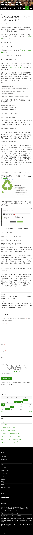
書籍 (2, 484)
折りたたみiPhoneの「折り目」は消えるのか (12, 516)
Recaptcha (4, 364)
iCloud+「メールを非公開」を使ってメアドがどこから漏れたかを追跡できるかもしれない (16, 296)
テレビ (2, 467)
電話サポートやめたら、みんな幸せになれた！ (12, 439)
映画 (2, 482)
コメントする (22, 23)
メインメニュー (31, 8)
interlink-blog (13, 23)
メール (3, 351)
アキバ (2, 456)
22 (12, 407)
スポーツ (3, 464)
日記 (2, 14)
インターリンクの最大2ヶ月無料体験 (10, 433)
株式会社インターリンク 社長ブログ (13, 8)
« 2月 (2, 411)
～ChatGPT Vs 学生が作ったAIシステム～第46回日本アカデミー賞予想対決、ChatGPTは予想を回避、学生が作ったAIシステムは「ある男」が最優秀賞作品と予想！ (16, 304)
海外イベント (4, 487)
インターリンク (5, 422)
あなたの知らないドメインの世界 (9, 430)
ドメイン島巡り (5, 425)
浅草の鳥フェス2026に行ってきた (9, 513)
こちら (5, 178)
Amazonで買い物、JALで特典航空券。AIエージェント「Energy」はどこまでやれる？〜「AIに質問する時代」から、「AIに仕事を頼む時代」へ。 (15, 509)
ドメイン (3, 470)
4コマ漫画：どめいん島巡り (8, 427)
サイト (3, 357)
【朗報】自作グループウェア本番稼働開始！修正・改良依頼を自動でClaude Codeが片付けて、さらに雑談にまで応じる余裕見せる (16, 520)
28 (7, 409)
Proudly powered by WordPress (7, 533)
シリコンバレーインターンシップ (9, 442)
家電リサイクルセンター (17, 67)
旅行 (2, 476)
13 (3, 404)
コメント (4, 324)
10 (21, 402)
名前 (3, 344)
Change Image (16, 371)
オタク (2, 459)
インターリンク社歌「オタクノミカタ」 (11, 436)
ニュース (3, 473)
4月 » (30, 411)
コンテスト (3, 462)
